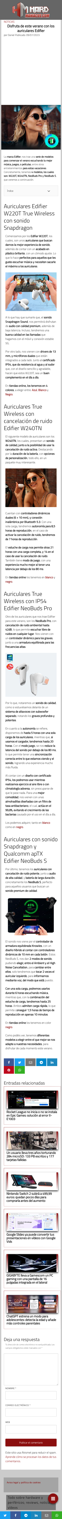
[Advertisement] (31, 72)
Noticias (9, 22)
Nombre (10, 1388)
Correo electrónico (18, 1405)
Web (7, 1422)
